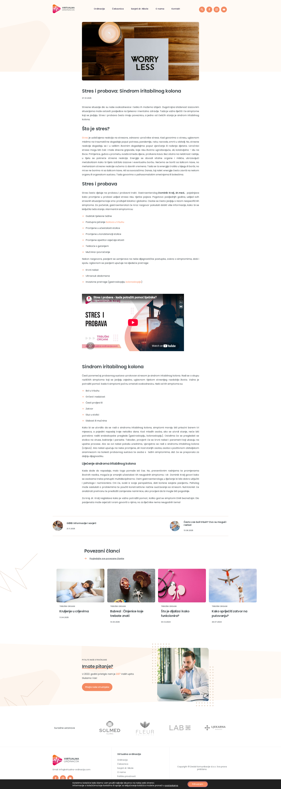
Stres (85, 137)
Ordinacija (99, 8)
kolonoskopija (133, 282)
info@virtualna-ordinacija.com (74, 769)
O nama (160, 8)
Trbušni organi (67, 606)
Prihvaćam (197, 784)
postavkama (171, 785)
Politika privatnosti (126, 776)
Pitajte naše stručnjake (97, 687)
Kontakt (176, 8)
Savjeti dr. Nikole (139, 8)
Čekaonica (118, 8)
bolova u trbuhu (115, 222)
